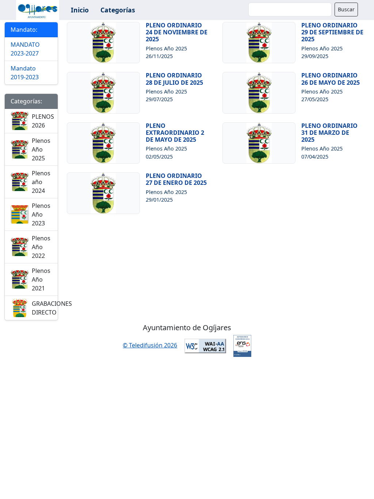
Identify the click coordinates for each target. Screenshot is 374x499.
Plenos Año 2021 (41, 279)
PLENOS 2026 (43, 121)
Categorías (117, 9)
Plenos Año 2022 (41, 247)
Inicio (80, 9)
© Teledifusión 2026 (150, 345)
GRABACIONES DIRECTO (52, 308)
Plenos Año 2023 (41, 214)
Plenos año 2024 (41, 182)
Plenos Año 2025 (41, 149)
